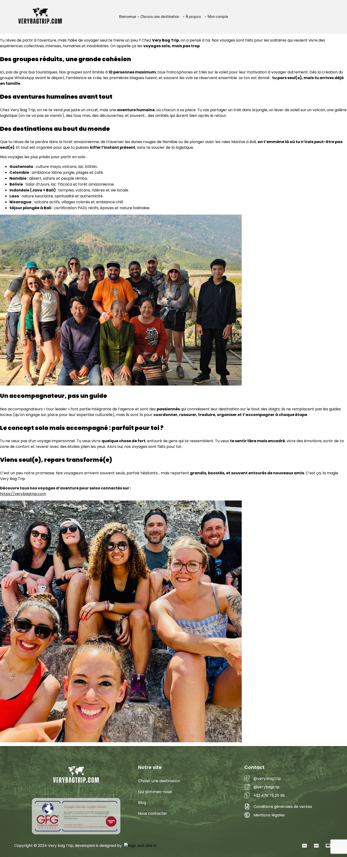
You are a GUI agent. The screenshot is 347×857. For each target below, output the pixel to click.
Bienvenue (127, 16)
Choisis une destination (159, 16)
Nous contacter (152, 813)
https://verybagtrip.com (23, 493)
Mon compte (217, 16)
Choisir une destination (159, 781)
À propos (193, 16)
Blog (142, 802)
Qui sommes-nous (155, 791)
